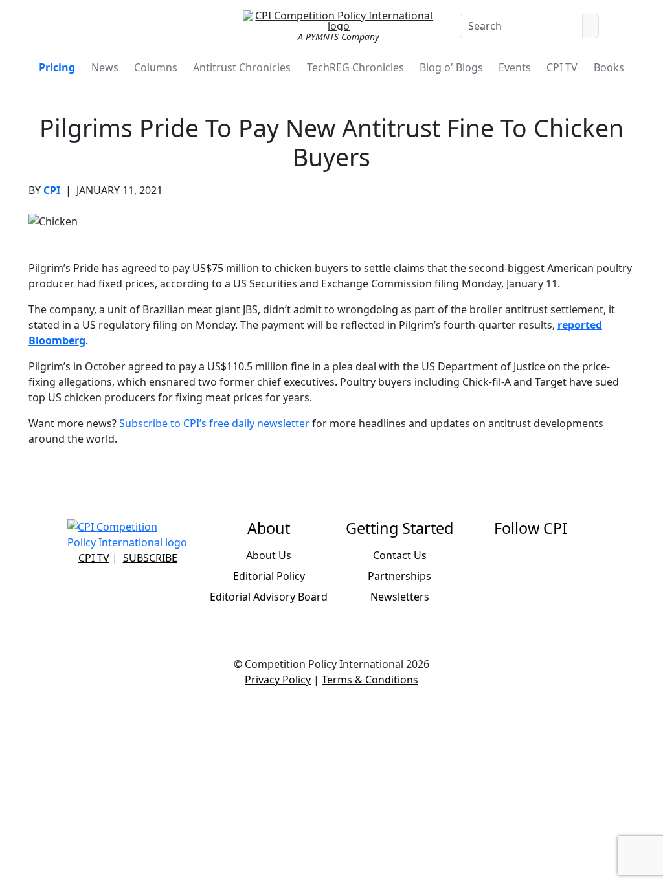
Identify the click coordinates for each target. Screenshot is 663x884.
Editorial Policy (269, 576)
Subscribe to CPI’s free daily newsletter (214, 423)
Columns (155, 67)
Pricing (57, 67)
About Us (268, 555)
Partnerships (399, 576)
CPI (51, 190)
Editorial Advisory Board (269, 597)
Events (515, 67)
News (104, 67)
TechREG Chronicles (355, 67)
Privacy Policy (278, 679)
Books (609, 67)
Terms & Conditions (370, 679)
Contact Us (400, 555)
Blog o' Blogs (451, 67)
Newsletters (399, 597)
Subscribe (150, 558)
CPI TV (562, 67)
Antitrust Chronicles (242, 67)
